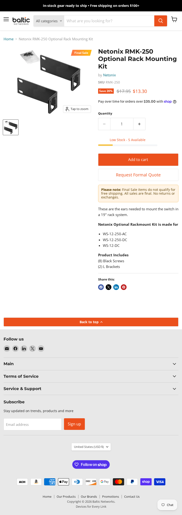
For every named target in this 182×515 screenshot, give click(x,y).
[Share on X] (108, 287)
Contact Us (132, 496)
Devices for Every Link (91, 506)
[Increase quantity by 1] (139, 124)
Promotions (110, 496)
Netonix (109, 75)
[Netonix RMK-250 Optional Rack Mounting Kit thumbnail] (10, 127)
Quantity (105, 113)
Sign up (74, 424)
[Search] (160, 20)
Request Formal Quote (138, 175)
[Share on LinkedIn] (116, 287)
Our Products (66, 496)
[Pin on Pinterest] (124, 287)
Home (9, 39)
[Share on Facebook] (101, 287)
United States (89, 447)
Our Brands (89, 496)
